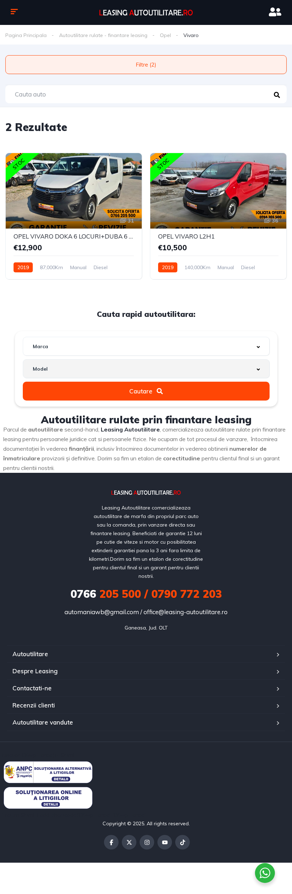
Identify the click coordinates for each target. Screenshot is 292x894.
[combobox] (146, 346)
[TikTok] (182, 842)
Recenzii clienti (33, 705)
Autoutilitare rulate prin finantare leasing (146, 419)
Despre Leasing (35, 671)
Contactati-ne (32, 688)
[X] (129, 842)
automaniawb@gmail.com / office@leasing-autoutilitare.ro (146, 612)
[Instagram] (147, 842)
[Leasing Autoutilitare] (146, 12)
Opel (165, 35)
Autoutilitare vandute (42, 722)
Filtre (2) (146, 64)
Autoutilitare (30, 654)
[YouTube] (164, 842)
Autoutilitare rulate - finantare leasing (103, 35)
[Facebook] (111, 842)
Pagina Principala (26, 35)
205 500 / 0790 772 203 (146, 594)
